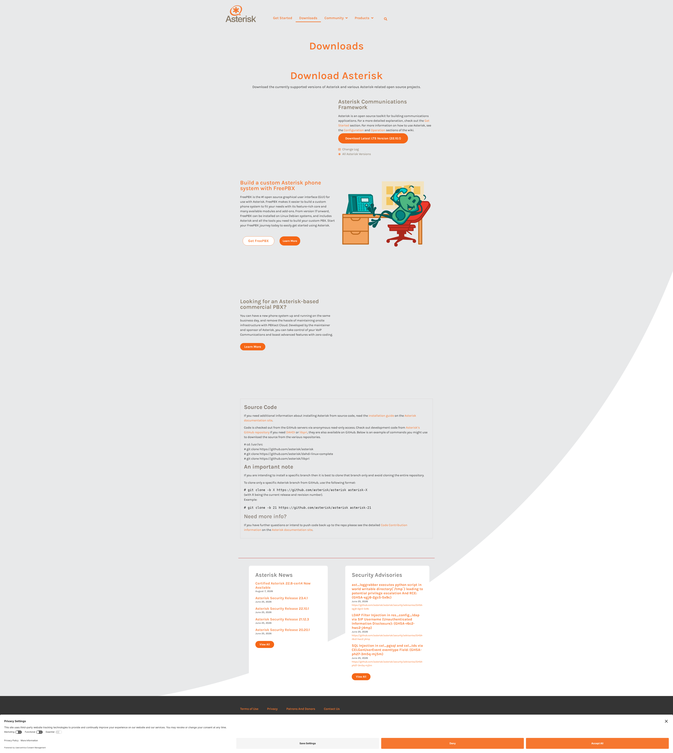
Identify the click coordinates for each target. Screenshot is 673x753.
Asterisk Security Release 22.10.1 (282, 609)
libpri (303, 432)
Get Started (282, 18)
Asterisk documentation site (291, 530)
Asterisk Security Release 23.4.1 (281, 598)
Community (334, 18)
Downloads (308, 18)
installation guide (381, 416)
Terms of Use (249, 709)
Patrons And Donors (300, 709)
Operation (378, 130)
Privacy (272, 709)
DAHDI (290, 432)
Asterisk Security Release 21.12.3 (282, 619)
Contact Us (332, 709)
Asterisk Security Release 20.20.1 (282, 630)
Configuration (354, 130)
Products (362, 18)
